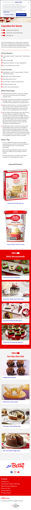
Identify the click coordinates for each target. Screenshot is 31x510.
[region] (15, 8)
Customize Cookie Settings (10, 484)
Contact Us (5, 481)
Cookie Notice (6, 490)
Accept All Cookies (21, 14)
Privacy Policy (6, 493)
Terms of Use (5, 488)
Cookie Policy (6, 11)
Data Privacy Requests (9, 486)
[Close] (28, 2)
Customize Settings (9, 14)
